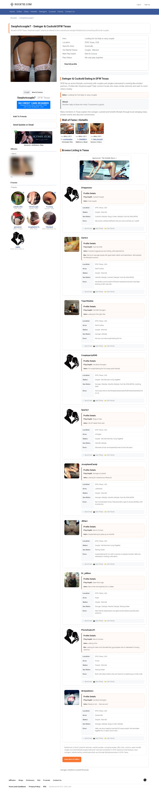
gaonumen (18, 227)
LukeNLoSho (18, 207)
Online (19, 11)
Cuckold (52, 11)
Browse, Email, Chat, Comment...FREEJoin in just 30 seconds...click (34, 105)
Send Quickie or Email (23, 125)
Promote (46, 780)
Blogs (21, 780)
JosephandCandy (89, 464)
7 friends (14, 187)
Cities (26, 11)
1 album (13, 154)
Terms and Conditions (17, 787)
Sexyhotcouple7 (27, 18)
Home (12, 11)
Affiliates (12, 780)
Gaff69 (18, 247)
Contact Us (70, 11)
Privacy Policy (34, 787)
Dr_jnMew (86, 573)
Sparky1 (85, 410)
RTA (44, 787)
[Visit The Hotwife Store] (104, 170)
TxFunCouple (33, 207)
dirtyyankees (87, 691)
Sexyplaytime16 (33, 227)
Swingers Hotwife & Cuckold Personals (74, 770)
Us (12, 177)
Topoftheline (87, 301)
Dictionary (30, 780)
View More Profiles (71, 759)
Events (60, 11)
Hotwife (34, 11)
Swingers (43, 11)
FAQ (38, 780)
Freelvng (49, 207)
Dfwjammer (86, 188)
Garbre (84, 238)
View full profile (70, 64)
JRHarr (84, 521)
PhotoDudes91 (88, 630)
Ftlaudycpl (49, 227)
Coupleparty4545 (89, 355)
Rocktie (14, 18)
